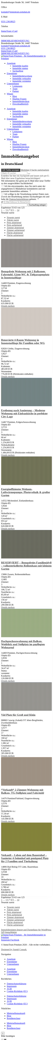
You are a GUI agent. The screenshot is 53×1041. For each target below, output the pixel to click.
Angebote (11, 63)
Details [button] (4, 306)
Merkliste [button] (26, 170)
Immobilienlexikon (20, 101)
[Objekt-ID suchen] (29, 173)
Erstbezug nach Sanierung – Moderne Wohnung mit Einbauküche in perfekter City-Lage (24, 413)
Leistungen (17, 86)
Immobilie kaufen (20, 66)
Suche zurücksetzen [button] (40, 170)
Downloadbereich (20, 104)
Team (14, 88)
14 (18, 210)
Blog (14, 96)
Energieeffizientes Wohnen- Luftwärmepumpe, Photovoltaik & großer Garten (25, 492)
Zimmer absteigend (15, 227)
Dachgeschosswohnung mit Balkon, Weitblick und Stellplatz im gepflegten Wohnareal (23, 644)
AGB (9, 989)
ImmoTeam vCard (9, 31)
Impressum (12, 986)
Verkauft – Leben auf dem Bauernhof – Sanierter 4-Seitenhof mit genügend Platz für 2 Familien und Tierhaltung (24, 858)
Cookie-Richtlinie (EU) (17, 991)
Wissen (10, 94)
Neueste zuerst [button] (7, 213)
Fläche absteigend (15, 233)
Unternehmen (13, 83)
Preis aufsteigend (14, 225)
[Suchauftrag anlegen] (5, 1039)
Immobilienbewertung (22, 76)
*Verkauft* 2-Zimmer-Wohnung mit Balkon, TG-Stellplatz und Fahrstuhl (22, 791)
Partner (15, 91)
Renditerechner (13, 1018)
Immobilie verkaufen (21, 78)
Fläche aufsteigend (15, 235)
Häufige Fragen (19, 99)
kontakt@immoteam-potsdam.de (15, 12)
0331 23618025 (8, 21)
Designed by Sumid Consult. (14, 949)
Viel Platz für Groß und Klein (18, 714)
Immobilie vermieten (21, 81)
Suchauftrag (17, 71)
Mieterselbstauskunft (16, 1013)
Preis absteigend (14, 222)
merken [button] (11, 306)
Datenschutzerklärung (19, 199)
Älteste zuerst (13, 220)
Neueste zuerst (13, 217)
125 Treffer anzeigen (10, 170)
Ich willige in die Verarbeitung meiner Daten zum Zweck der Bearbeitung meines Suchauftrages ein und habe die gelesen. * (25, 196)
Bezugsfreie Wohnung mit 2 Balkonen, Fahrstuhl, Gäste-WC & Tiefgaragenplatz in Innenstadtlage (25, 274)
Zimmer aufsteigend (16, 230)
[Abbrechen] (2, 1039)
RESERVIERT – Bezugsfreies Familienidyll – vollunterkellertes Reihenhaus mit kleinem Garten (26, 565)
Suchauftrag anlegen (37, 205)
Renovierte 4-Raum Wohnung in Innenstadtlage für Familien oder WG (23, 341)
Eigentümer (12, 73)
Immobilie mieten (20, 68)
